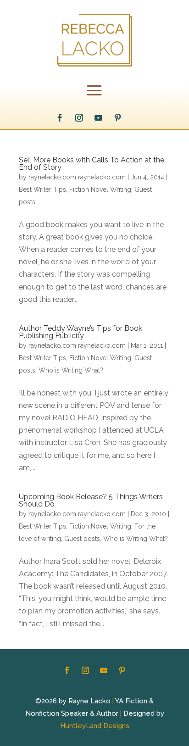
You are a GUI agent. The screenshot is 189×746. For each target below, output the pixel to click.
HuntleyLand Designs (94, 726)
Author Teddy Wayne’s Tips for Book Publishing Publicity (80, 332)
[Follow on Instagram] (79, 118)
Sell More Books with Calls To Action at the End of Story (91, 164)
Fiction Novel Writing (100, 189)
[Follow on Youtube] (98, 118)
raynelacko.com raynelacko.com (77, 177)
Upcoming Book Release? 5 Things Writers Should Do (91, 500)
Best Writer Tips (42, 189)
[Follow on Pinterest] (118, 118)
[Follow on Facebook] (60, 118)
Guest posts (82, 538)
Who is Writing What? (71, 370)
